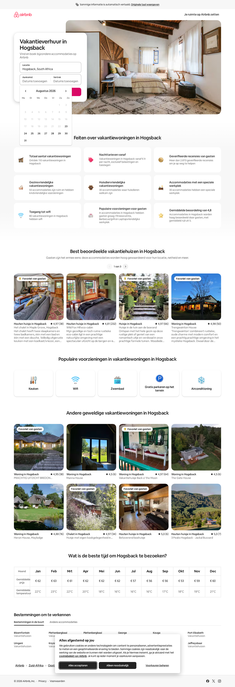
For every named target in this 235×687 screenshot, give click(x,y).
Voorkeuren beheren (157, 665)
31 (25, 140)
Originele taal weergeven (145, 4)
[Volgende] (125, 266)
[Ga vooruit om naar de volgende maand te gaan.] (66, 91)
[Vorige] (109, 266)
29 (59, 133)
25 (32, 133)
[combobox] (50, 69)
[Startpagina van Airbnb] (23, 14)
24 (25, 133)
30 (66, 133)
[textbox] (35, 81)
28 (52, 133)
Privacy (42, 681)
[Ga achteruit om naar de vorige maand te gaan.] (26, 91)
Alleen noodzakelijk (117, 665)
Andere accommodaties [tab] (63, 622)
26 (39, 133)
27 (45, 133)
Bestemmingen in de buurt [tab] (29, 622)
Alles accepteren (77, 665)
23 (66, 126)
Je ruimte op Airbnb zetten (201, 14)
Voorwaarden (57, 681)
